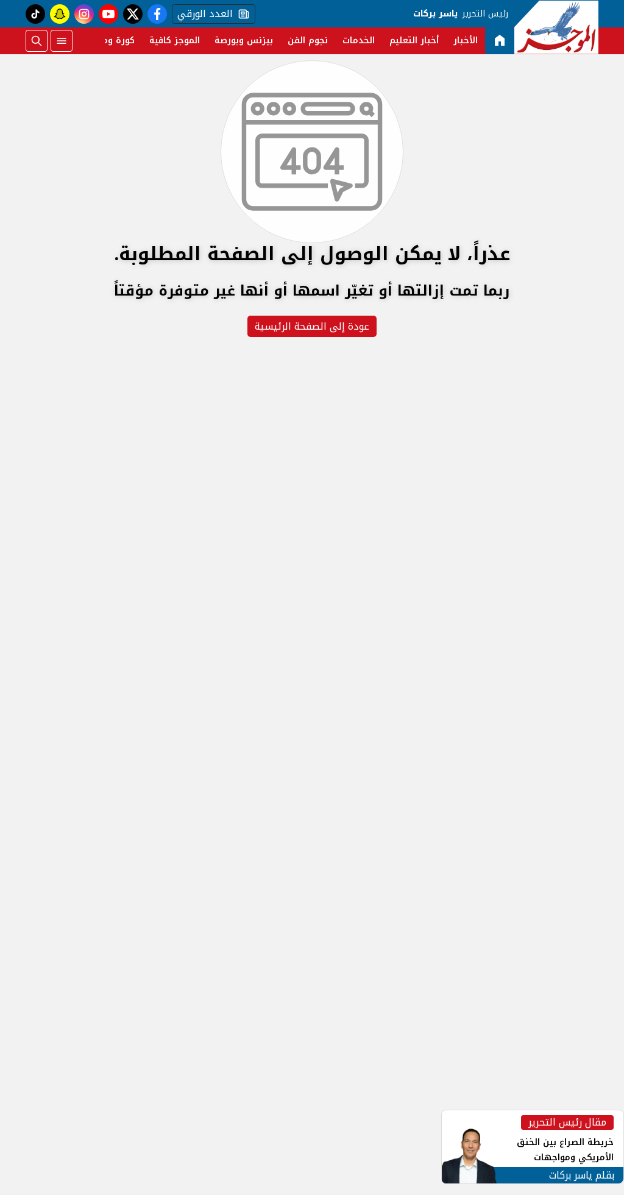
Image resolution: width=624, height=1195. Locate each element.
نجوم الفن (308, 40)
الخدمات (358, 40)
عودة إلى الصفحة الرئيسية (312, 326)
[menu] (62, 41)
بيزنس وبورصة (243, 40)
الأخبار (465, 40)
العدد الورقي (202, 14)
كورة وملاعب (109, 40)
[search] (37, 41)
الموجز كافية (174, 40)
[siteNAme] (556, 27)
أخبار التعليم (414, 40)
